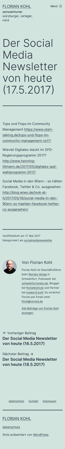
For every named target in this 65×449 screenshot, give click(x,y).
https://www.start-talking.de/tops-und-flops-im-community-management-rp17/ (27, 135)
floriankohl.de (35, 287)
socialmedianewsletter (38, 240)
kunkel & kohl (34, 292)
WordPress (40, 434)
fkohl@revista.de (32, 301)
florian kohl (16, 6)
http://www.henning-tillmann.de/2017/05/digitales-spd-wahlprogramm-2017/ (29, 166)
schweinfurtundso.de (35, 283)
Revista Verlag (38, 274)
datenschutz (11, 427)
